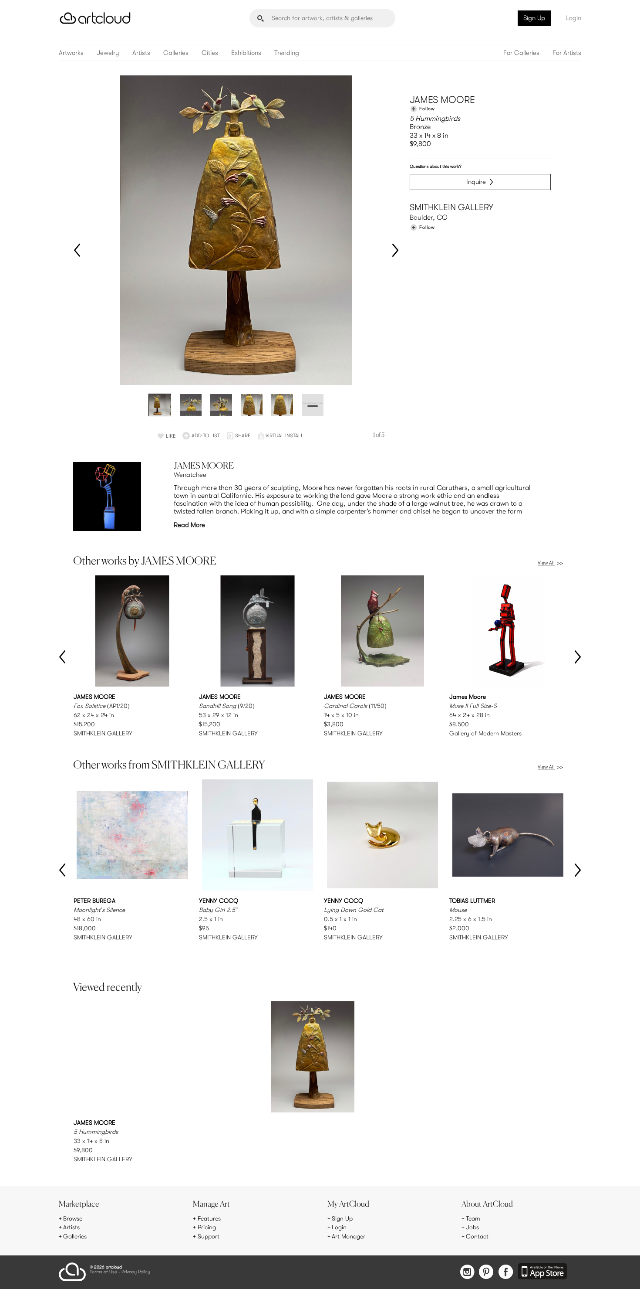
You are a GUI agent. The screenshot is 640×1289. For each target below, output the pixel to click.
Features (209, 1218)
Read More (189, 525)
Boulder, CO (429, 217)
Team (473, 1218)
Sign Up (534, 18)
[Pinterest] (486, 1273)
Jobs (472, 1227)
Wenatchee (190, 475)
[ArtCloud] (95, 18)
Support (208, 1236)
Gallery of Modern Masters (485, 733)
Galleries (176, 53)
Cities (210, 53)
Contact (477, 1236)
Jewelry (108, 53)
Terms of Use (103, 1272)
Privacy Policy (135, 1272)
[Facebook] (506, 1273)
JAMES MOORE (442, 99)
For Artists (566, 53)
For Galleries (521, 53)
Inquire (476, 182)
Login (573, 18)
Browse (72, 1218)
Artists (141, 53)
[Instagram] (467, 1273)
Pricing (207, 1227)
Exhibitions (246, 53)
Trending (286, 53)
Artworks (71, 53)
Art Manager (348, 1236)
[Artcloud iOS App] (542, 1272)
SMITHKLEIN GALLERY (451, 207)
